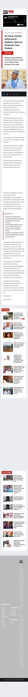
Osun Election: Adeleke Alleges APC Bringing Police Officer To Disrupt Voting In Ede (19, 369)
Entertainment (5, 616)
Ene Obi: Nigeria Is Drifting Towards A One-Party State (19, 498)
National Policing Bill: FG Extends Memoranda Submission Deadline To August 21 (19, 543)
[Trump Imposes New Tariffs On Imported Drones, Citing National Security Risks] (8, 521)
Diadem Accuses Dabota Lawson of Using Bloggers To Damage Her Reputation (18, 335)
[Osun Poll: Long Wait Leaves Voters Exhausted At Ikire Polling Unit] (8, 342)
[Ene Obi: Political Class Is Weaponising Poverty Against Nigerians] (8, 504)
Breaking (4, 608)
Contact (3, 624)
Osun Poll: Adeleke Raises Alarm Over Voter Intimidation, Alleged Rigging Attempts (19, 325)
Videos (3, 622)
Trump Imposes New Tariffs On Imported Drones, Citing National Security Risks (19, 524)
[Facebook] (3, 302)
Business (4, 613)
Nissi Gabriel (18, 32)
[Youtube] (6, 302)
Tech (3, 619)
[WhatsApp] (5, 302)
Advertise (13, 612)
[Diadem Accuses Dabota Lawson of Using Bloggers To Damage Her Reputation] (8, 332)
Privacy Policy (14, 615)
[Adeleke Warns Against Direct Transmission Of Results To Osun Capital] (8, 387)
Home (3, 607)
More (3, 626)
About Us (13, 610)
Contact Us (13, 613)
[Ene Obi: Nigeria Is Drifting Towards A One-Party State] (8, 496)
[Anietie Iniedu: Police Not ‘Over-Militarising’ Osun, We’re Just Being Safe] (8, 475)
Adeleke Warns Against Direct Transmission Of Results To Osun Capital (19, 390)
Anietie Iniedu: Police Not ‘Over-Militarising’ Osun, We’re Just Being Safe (18, 478)
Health (3, 621)
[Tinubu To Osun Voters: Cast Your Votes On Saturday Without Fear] (8, 531)
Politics (3, 615)
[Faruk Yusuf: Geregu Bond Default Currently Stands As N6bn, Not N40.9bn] (8, 513)
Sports (3, 618)
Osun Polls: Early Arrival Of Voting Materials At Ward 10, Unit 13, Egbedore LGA (19, 315)
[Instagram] (4, 302)
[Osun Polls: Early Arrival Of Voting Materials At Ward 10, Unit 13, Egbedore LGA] (8, 312)
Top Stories (6, 472)
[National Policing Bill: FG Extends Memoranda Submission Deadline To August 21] (8, 540)
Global (3, 610)
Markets (12, 622)
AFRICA (8, 53)
